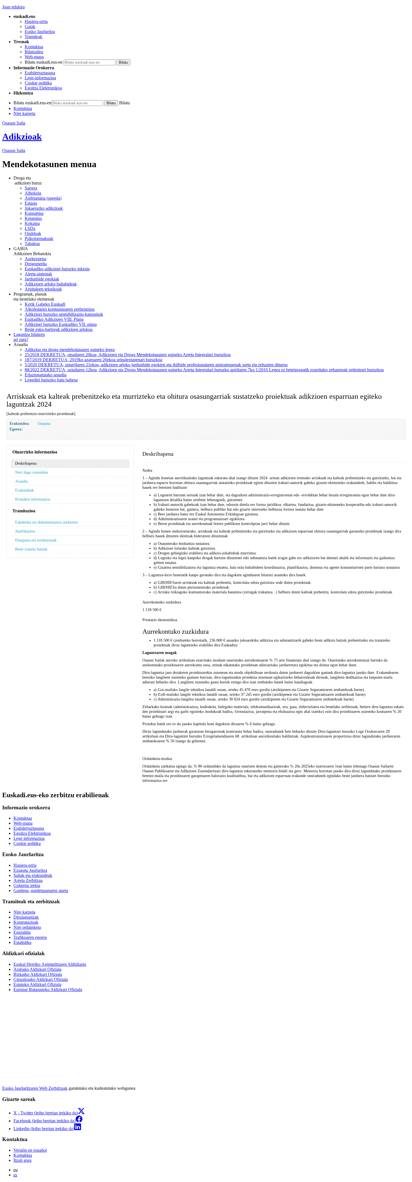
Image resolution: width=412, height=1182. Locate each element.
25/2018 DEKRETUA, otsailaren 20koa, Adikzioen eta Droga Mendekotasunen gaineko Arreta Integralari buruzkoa (128, 354)
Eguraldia (22, 932)
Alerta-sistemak (38, 273)
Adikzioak (22, 137)
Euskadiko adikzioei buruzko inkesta (57, 268)
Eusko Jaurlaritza (40, 31)
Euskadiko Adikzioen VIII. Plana (54, 319)
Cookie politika (38, 82)
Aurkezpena (35, 258)
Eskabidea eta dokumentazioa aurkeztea (46, 522)
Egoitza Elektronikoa (43, 88)
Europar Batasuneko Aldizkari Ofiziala (47, 989)
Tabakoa (32, 243)
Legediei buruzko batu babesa (51, 379)
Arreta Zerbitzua (28, 880)
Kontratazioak (25, 922)
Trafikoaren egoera (30, 937)
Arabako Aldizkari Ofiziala (37, 969)
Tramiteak (33, 36)
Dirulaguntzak (26, 917)
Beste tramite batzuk (31, 549)
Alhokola (33, 193)
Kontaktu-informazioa (32, 499)
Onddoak (33, 233)
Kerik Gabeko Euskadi (45, 304)
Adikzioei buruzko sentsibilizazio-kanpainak (64, 314)
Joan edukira (13, 6)
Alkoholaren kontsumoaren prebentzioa (59, 309)
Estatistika (22, 942)
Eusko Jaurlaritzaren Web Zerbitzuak (35, 1088)
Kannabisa (34, 213)
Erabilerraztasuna (40, 72)
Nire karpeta (24, 113)
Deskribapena (25, 463)
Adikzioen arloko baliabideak (51, 284)
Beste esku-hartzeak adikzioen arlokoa (58, 329)
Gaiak (30, 26)
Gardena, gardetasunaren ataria (40, 890)
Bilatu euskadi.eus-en (44, 62)
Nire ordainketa (27, 927)
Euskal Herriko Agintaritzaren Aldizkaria (49, 964)
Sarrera (31, 188)
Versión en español (30, 1150)
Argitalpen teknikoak (43, 289)
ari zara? (29, 337)
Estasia (31, 203)
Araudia (21, 481)
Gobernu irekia (26, 885)
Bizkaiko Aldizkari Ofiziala (37, 974)
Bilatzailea (34, 51)
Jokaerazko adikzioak (44, 208)
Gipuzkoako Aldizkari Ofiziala (40, 979)
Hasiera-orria (36, 21)
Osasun (13, 150)
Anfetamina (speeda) (43, 198)
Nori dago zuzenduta (31, 472)
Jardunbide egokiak (42, 279)
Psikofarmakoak (39, 238)
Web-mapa (34, 56)
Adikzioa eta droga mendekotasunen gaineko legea (70, 349)
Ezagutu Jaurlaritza (30, 870)
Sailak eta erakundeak (32, 875)
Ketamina (33, 218)
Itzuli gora (22, 1160)
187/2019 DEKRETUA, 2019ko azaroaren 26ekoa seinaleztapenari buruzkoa (93, 359)
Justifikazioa (25, 531)
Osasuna (44, 423)
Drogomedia (36, 263)
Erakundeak (24, 490)
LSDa (30, 228)
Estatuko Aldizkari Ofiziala (37, 984)
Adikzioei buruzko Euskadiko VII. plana (61, 324)
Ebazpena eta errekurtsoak (36, 540)
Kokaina (32, 223)
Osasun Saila (13, 123)
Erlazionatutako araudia (45, 374)
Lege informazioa (29, 838)
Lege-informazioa (40, 77)
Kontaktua (34, 46)
